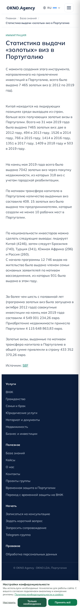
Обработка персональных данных (31, 554)
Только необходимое (32, 602)
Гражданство (15, 399)
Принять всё (63, 602)
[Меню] (68, 7)
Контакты (13, 474)
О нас (10, 467)
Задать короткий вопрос (24, 521)
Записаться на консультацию (28, 514)
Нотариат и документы (23, 420)
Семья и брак (15, 406)
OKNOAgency (21, 8)
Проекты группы (18, 481)
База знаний (28, 18)
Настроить (9, 602)
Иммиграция (16, 35)
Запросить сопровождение (26, 528)
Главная (11, 18)
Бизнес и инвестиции (21, 434)
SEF (25, 365)
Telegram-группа (18, 535)
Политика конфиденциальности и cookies (39, 594)
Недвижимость (17, 427)
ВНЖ (9, 392)
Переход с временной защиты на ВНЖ (34, 495)
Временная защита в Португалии (30, 488)
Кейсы (10, 460)
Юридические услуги (21, 413)
